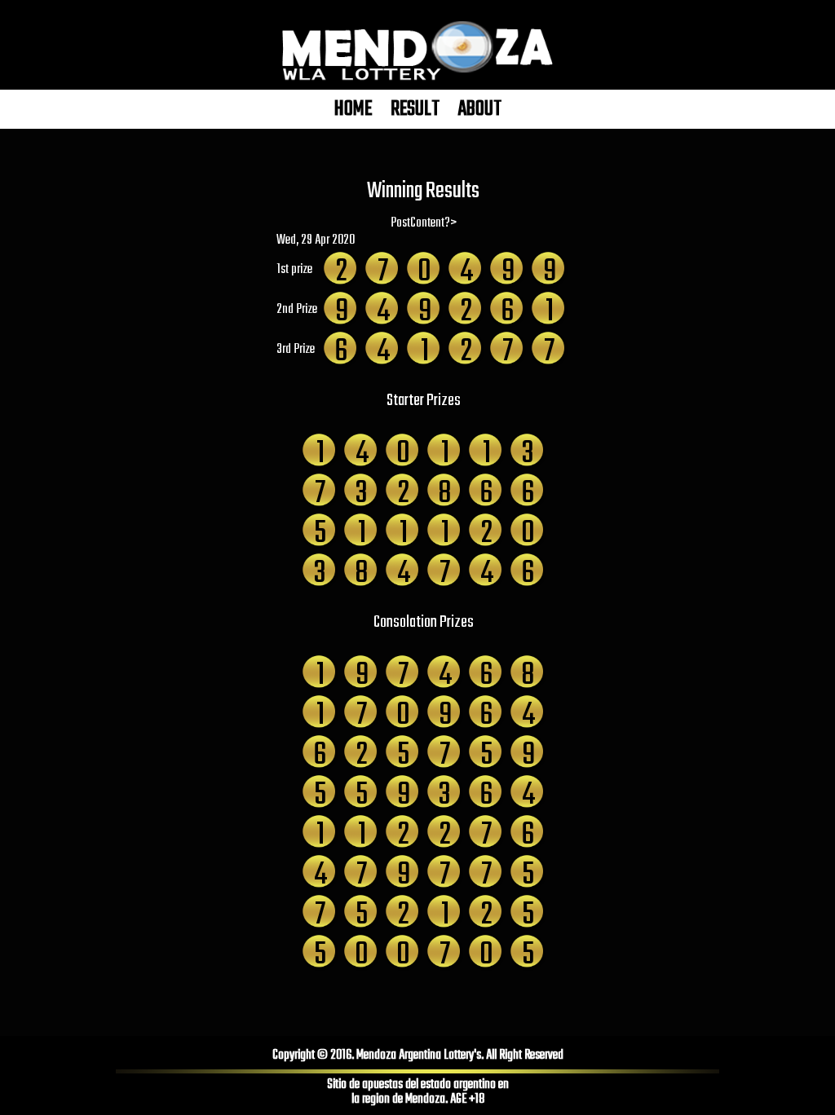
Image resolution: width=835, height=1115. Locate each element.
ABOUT (479, 109)
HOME (353, 109)
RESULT (415, 109)
